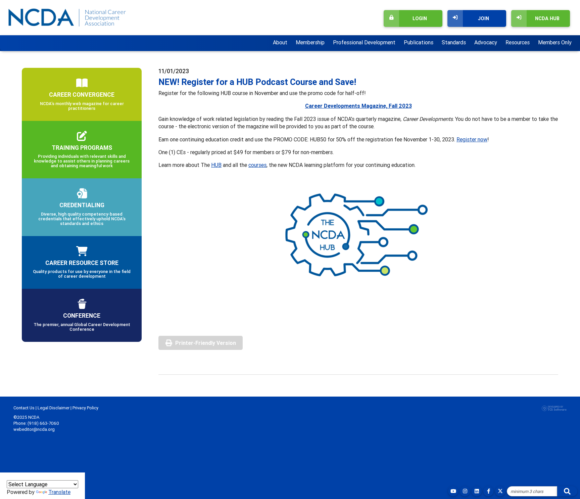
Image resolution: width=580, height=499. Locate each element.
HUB (216, 165)
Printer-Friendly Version (205, 342)
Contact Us (24, 408)
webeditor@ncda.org (34, 429)
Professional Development (364, 42)
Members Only (555, 42)
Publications (418, 42)
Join (483, 18)
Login (420, 18)
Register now (471, 139)
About (280, 42)
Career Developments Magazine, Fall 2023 (358, 105)
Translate (59, 492)
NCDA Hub (547, 18)
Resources (517, 42)
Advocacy (485, 42)
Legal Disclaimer (53, 408)
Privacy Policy (85, 408)
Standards (454, 42)
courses (257, 165)
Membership (310, 42)
